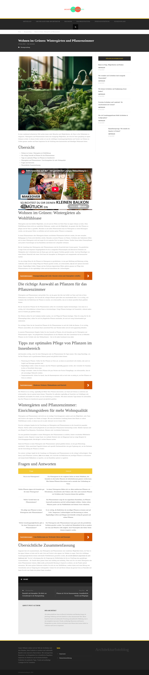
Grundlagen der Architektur (48, 21)
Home (19, 31)
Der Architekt (31, 44)
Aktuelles (27, 21)
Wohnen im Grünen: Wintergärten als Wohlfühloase (36, 153)
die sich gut (36, 439)
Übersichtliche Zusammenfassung (30, 165)
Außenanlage (120, 21)
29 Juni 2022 (22, 44)
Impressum (62, 654)
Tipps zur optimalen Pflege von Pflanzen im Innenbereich (38, 158)
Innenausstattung (102, 21)
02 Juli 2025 (101, 123)
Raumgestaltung (83, 21)
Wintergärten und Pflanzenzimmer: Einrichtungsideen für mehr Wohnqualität (43, 160)
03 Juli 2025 (101, 96)
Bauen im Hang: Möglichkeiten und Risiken (110, 65)
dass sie (72, 263)
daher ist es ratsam (44, 455)
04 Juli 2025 (101, 70)
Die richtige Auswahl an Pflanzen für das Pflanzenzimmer (38, 155)
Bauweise (68, 21)
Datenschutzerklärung (65, 658)
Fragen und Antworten (27, 163)
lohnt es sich (40, 563)
